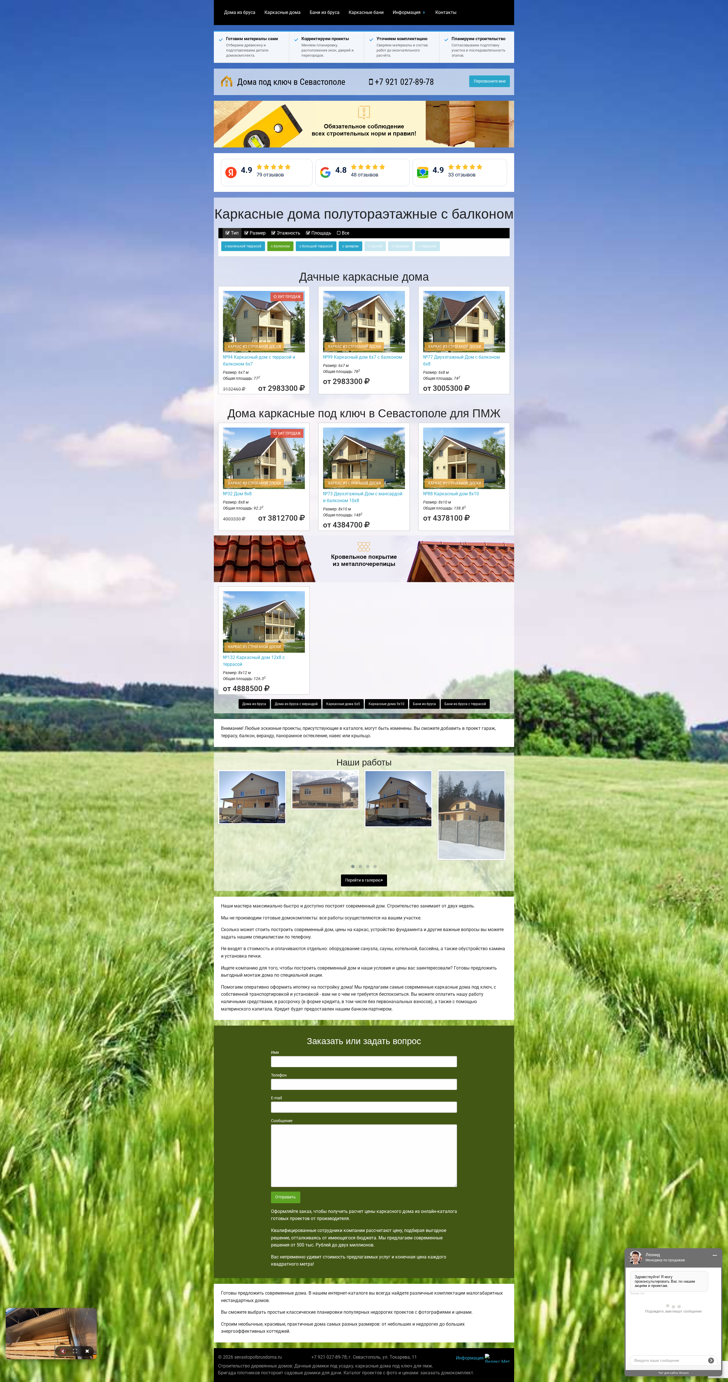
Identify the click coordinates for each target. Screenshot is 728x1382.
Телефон (279, 1075)
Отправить (285, 1197)
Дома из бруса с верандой (296, 704)
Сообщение (281, 1120)
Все (345, 233)
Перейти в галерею (363, 880)
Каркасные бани (366, 12)
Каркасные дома (282, 12)
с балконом (280, 246)
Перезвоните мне (490, 81)
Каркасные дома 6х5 (343, 704)
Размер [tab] (257, 233)
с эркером (350, 246)
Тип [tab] (234, 233)
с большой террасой (316, 246)
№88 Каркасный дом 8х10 (451, 493)
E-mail (276, 1098)
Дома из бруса (239, 12)
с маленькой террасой (243, 246)
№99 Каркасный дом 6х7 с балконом (362, 357)
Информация (407, 12)
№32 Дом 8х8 (237, 493)
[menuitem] (240, 12)
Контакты (445, 12)
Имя (275, 1052)
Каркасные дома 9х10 (386, 704)
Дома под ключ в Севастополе (290, 82)
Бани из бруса (325, 12)
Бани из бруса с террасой (465, 704)
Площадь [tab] (320, 233)
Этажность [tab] (288, 233)
